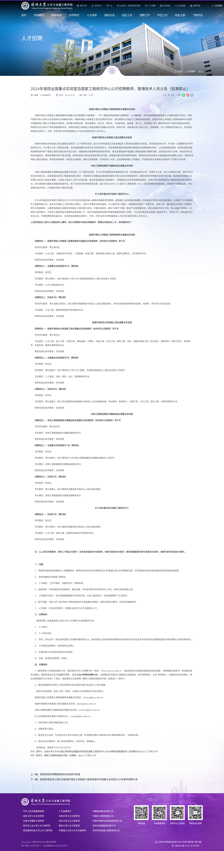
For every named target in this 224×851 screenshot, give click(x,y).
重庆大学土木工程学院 (69, 825)
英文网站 (166, 5)
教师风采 (56, 15)
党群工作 (145, 15)
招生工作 (127, 15)
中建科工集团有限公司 (102, 816)
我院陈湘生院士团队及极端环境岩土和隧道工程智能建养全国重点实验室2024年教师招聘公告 (84, 779)
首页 (23, 15)
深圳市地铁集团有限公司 (104, 825)
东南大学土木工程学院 (69, 816)
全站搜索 (181, 5)
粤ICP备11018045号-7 (31, 846)
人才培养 (92, 15)
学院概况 (39, 15)
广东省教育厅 (65, 811)
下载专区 (198, 15)
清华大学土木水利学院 (33, 816)
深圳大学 (83, 5)
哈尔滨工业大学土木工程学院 (36, 825)
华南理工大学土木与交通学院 (72, 830)
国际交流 (109, 15)
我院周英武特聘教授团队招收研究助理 (55, 774)
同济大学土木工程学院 (69, 821)
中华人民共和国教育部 (33, 811)
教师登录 (196, 5)
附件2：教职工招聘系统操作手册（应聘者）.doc (59, 755)
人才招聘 (151, 5)
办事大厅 (98, 5)
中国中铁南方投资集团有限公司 (107, 821)
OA (111, 5)
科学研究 (74, 15)
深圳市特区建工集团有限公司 (106, 830)
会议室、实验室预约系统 (130, 5)
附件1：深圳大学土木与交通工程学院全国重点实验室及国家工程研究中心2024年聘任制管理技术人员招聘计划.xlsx (90, 751)
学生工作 (162, 15)
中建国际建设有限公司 (102, 811)
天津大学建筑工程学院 (33, 821)
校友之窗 (180, 15)
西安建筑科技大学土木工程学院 (37, 830)
